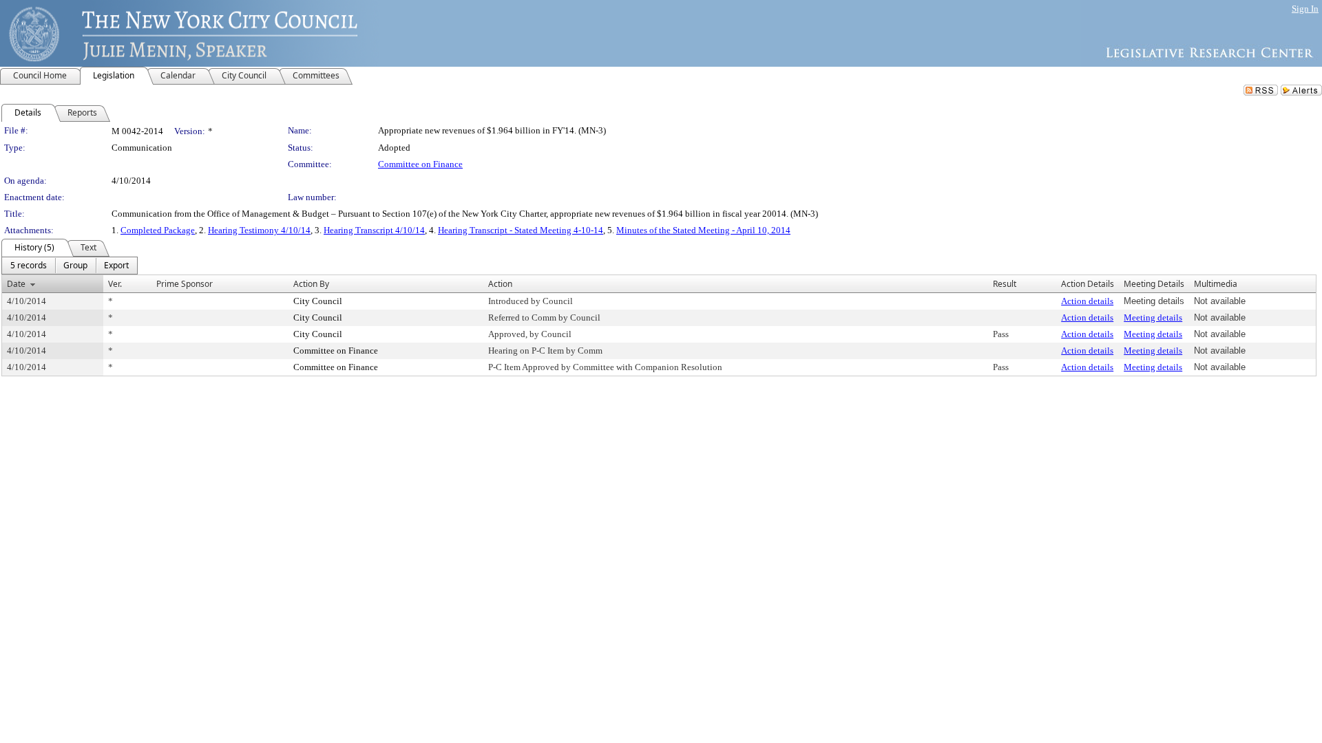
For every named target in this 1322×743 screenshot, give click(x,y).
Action (500, 284)
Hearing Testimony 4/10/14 (259, 230)
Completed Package (157, 230)
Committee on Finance (420, 164)
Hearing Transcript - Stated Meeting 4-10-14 (520, 230)
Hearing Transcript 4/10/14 (374, 230)
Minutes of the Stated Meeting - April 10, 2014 (703, 230)
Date (16, 284)
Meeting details (1153, 317)
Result (1004, 284)
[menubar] (69, 265)
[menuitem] (28, 265)
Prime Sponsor (184, 284)
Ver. (115, 284)
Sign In (1305, 8)
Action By (311, 284)
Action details (1087, 301)
